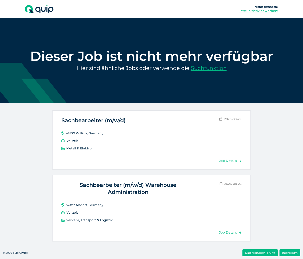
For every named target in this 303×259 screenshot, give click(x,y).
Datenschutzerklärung (260, 252)
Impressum (290, 252)
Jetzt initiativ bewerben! (258, 11)
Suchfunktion (209, 68)
